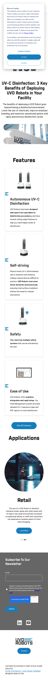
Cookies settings (24, 51)
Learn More (24, 531)
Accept (24, 57)
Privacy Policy (28, 33)
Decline (24, 63)
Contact (24, 651)
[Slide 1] (21, 539)
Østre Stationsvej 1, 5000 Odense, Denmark (23, 671)
